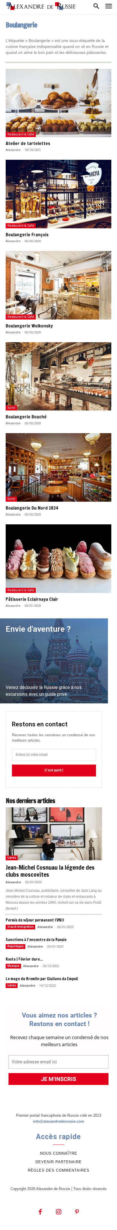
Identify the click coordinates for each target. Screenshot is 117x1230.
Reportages (15, 946)
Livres (11, 857)
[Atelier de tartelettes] (58, 103)
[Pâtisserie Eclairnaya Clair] (58, 558)
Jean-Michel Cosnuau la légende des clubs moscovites (50, 871)
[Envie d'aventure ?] (54, 660)
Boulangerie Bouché (26, 417)
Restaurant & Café (20, 134)
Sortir (11, 408)
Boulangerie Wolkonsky (29, 326)
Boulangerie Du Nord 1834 (32, 508)
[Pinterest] (77, 1212)
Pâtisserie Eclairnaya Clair (32, 599)
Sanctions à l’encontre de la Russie (36, 939)
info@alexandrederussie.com (58, 1121)
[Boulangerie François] (58, 194)
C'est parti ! (54, 770)
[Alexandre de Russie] (41, 6)
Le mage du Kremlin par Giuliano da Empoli (42, 979)
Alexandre (13, 150)
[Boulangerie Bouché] (58, 376)
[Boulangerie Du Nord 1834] (58, 467)
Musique (13, 965)
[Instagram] (58, 1212)
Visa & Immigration (20, 926)
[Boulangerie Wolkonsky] (58, 285)
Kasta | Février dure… (24, 959)
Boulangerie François (27, 234)
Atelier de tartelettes (28, 143)
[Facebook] (40, 1212)
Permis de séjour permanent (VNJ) (35, 920)
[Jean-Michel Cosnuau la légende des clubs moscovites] (54, 833)
